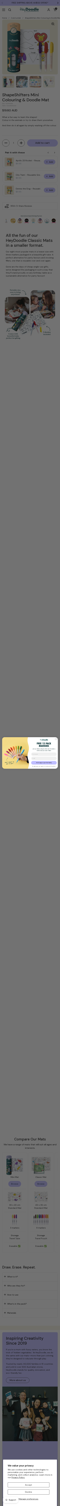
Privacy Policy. (18, 1477)
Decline (28, 1492)
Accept (28, 1485)
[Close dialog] (56, 739)
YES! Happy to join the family (44, 762)
